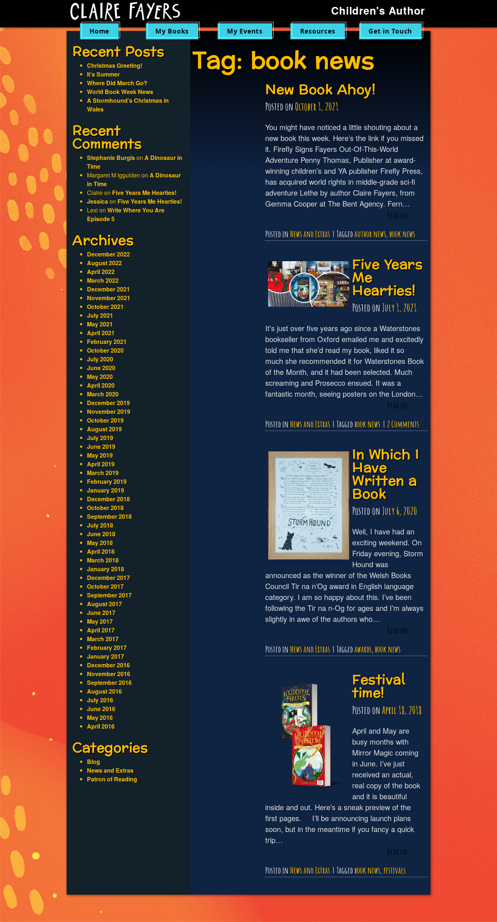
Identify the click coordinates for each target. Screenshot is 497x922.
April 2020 (101, 385)
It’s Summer (103, 74)
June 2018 (101, 534)
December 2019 (108, 403)
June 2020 (101, 368)
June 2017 (101, 612)
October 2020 (105, 350)
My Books (172, 31)
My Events (245, 31)
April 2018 (101, 551)
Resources (317, 31)
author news (370, 233)
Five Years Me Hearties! (144, 192)
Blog (93, 761)
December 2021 (108, 289)
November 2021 (108, 298)
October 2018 (105, 507)
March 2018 (103, 560)
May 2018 (100, 542)
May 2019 (100, 455)
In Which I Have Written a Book (385, 474)
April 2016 (101, 726)
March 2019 (103, 472)
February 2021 (107, 341)
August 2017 (104, 604)
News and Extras (310, 233)
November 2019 (108, 411)
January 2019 (105, 490)
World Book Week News (120, 91)
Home (99, 31)
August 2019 (104, 429)
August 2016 (104, 691)
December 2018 (108, 499)
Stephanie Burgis (111, 157)
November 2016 (108, 674)
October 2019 (105, 420)
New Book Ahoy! (320, 90)
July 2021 (100, 315)
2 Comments (403, 424)
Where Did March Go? (117, 83)
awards (362, 649)
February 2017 (107, 647)
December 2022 (108, 254)
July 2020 (100, 359)
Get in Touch (390, 31)
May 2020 (100, 376)
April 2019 (101, 464)
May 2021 (100, 324)
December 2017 (108, 577)
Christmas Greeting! (114, 65)
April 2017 (101, 630)
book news (402, 233)
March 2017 (103, 639)
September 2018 (109, 516)
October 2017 (105, 586)
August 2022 (104, 263)
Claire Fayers (130, 11)
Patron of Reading (112, 779)
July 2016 (100, 700)
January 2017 (105, 656)
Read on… (399, 216)
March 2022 (103, 280)
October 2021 (105, 306)
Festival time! (378, 686)
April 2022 (101, 271)
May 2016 (100, 717)
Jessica (97, 201)
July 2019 (100, 437)
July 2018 (100, 525)
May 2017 (100, 621)
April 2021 (101, 333)
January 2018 (105, 569)
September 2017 (109, 595)
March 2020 (103, 394)
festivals (394, 870)
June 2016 (101, 709)
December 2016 (108, 665)
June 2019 (101, 446)
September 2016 (109, 682)
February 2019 (107, 481)
